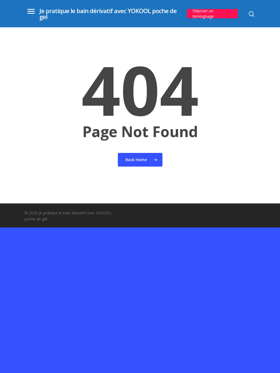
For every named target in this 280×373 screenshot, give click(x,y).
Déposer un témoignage (203, 13)
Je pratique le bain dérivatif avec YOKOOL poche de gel (108, 14)
